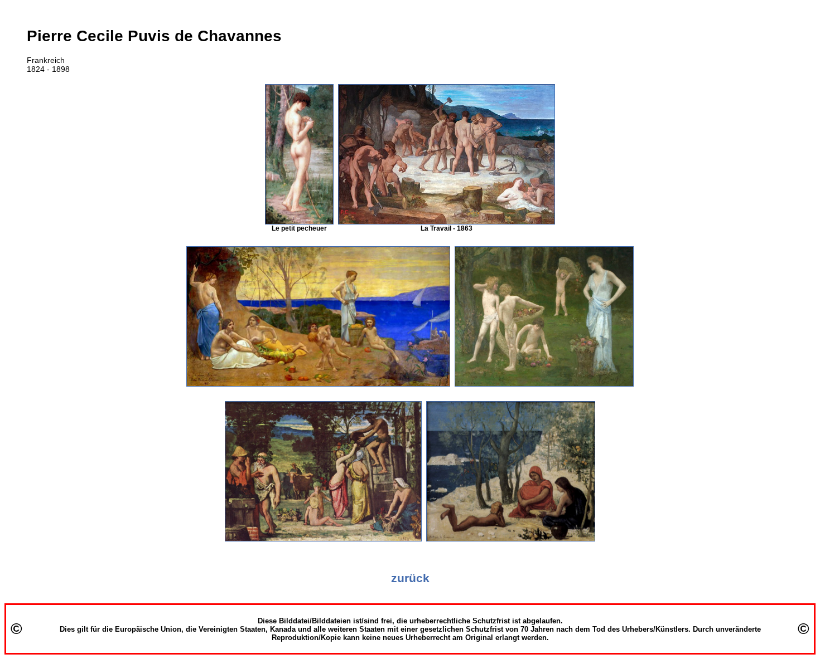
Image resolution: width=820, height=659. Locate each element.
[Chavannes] (299, 221)
